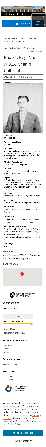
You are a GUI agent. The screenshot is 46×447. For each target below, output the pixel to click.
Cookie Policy (14, 424)
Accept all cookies (23, 432)
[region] (23, 422)
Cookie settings (23, 441)
